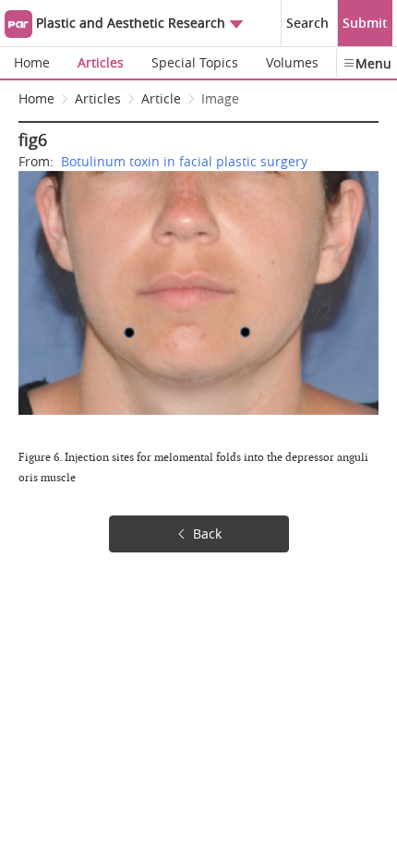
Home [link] (36, 98)
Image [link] (220, 98)
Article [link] (161, 98)
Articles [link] (98, 98)
